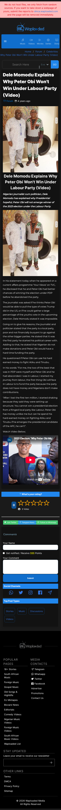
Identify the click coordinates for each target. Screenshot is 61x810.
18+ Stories (10, 669)
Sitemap (8, 791)
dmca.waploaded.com (46, 11)
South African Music (11, 676)
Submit (30, 578)
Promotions (37, 693)
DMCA (7, 781)
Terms (7, 776)
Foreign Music (11, 682)
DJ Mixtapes (11, 700)
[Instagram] (30, 593)
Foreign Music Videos (11, 729)
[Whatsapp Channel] (11, 593)
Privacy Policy (11, 786)
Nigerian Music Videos (12, 721)
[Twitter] (20, 593)
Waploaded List (12, 743)
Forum (9, 101)
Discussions (36, 611)
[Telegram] (49, 593)
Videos (9, 619)
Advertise (36, 688)
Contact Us (37, 698)
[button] (5, 41)
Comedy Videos (12, 714)
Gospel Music (11, 687)
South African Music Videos (11, 737)
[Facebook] (40, 593)
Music (22, 611)
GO (54, 64)
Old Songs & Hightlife (10, 693)
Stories (9, 611)
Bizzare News (11, 704)
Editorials (9, 709)
